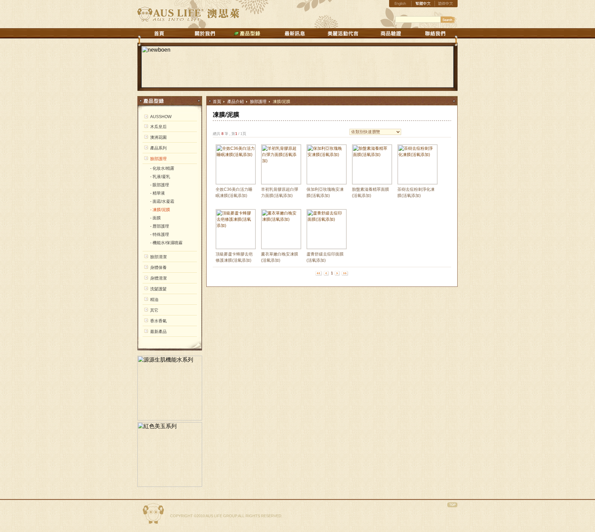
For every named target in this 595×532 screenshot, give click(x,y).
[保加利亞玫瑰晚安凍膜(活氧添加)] (326, 182)
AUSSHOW (160, 116)
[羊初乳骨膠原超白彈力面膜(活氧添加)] (281, 182)
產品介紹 (235, 101)
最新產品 (158, 331)
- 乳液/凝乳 (160, 176)
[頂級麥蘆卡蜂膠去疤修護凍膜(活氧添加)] (236, 247)
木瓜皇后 (158, 126)
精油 (154, 299)
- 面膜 (155, 218)
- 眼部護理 (159, 184)
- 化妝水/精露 (162, 168)
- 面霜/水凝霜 (162, 201)
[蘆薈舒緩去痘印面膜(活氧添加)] (326, 247)
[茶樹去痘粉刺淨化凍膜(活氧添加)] (417, 182)
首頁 (217, 101)
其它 (154, 310)
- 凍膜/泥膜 (160, 209)
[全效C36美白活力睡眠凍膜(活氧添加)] (236, 182)
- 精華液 (157, 193)
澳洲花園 (158, 137)
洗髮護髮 (158, 288)
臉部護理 (258, 101)
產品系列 (158, 148)
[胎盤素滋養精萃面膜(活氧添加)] (372, 182)
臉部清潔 (158, 256)
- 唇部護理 (159, 226)
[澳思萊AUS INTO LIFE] (190, 19)
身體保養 (158, 267)
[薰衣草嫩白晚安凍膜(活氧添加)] (281, 247)
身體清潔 (158, 278)
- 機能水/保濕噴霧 (166, 242)
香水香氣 (158, 321)
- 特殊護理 (159, 234)
